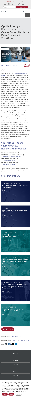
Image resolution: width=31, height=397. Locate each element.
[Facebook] (9, 344)
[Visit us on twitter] (12, 4)
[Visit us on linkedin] (9, 4)
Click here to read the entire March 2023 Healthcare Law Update (13, 145)
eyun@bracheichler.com (8, 160)
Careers (15, 357)
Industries (15, 371)
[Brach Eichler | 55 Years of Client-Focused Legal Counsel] (13, 11)
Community (15, 360)
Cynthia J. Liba (25, 340)
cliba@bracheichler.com (8, 164)
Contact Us (15, 379)
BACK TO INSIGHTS (6, 65)
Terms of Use (20, 2)
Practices (15, 368)
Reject (11, 394)
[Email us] (5, 4)
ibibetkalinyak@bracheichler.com (11, 156)
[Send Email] (6, 344)
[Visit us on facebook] (15, 4)
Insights (15, 375)
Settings (18, 394)
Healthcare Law (16, 337)
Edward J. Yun (16, 340)
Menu (27, 15)
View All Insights (8, 329)
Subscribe (22, 7)
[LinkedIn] (16, 344)
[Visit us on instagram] (19, 4)
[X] (12, 344)
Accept (4, 394)
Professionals (15, 364)
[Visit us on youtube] (23, 4)
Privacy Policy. (23, 391)
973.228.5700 (10, 2)
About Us (15, 353)
